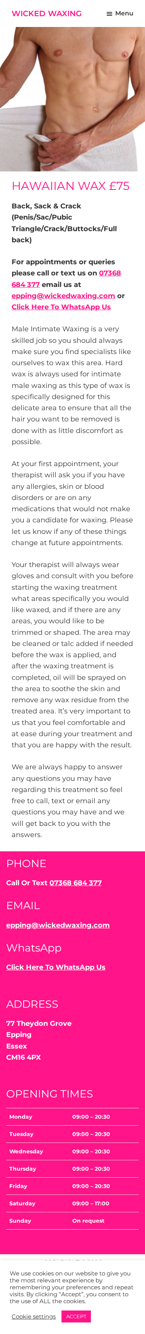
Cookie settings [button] (34, 1316)
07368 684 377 (75, 883)
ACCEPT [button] (76, 1316)
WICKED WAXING (47, 13)
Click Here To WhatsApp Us (61, 307)
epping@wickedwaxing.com (63, 296)
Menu (124, 13)
